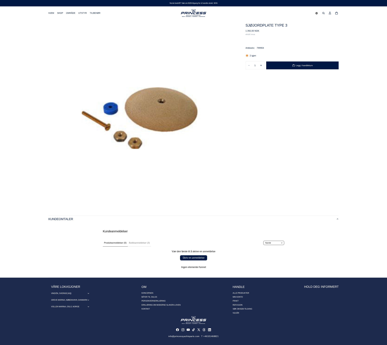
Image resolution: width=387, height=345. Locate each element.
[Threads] (204, 330)
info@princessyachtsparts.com (184, 336)
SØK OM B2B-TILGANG (242, 309)
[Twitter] (199, 330)
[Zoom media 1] (143, 115)
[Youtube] (188, 330)
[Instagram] (183, 330)
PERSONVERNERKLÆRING (153, 301)
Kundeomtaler (60, 219)
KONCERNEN (147, 293)
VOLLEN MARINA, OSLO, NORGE (65, 307)
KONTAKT (145, 309)
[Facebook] (177, 330)
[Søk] (323, 13)
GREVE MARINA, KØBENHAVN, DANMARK (69, 300)
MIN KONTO (238, 297)
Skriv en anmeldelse (194, 257)
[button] (316, 13)
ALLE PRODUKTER (241, 293)
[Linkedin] (209, 330)
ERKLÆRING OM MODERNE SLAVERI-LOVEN (161, 305)
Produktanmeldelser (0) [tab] (115, 243)
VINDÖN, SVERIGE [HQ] (61, 293)
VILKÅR (236, 313)
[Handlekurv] (336, 13)
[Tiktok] (193, 330)
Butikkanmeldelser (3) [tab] (139, 243)
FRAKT (236, 301)
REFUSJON (237, 305)
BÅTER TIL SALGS (149, 297)
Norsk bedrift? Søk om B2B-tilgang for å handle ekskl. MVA (194, 3)
